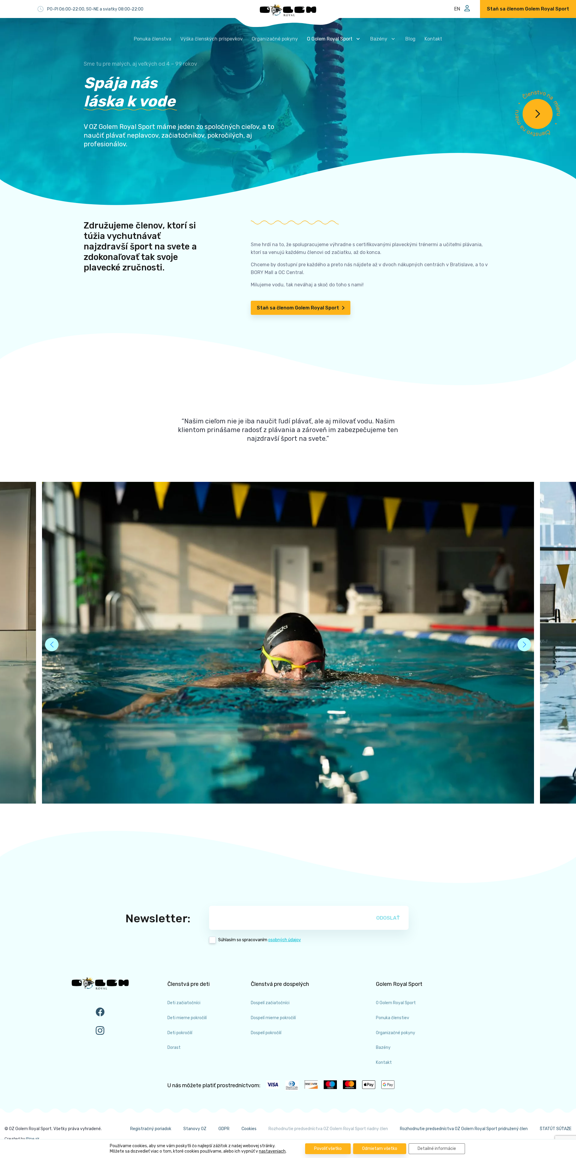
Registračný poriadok (150, 1128)
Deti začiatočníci (183, 1002)
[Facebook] (100, 1011)
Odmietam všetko (379, 1148)
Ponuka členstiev (392, 1017)
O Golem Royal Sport (396, 1002)
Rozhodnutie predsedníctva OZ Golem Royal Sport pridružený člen (464, 1128)
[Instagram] (100, 1030)
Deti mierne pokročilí (187, 1017)
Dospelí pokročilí (266, 1032)
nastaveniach (272, 1151)
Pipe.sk (33, 1138)
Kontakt (384, 1062)
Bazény (383, 1047)
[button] (524, 644)
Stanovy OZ (194, 1128)
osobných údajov (284, 939)
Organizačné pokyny (395, 1032)
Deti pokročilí (179, 1032)
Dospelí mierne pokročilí (273, 1017)
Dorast (174, 1047)
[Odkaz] (288, 10)
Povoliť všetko (328, 1148)
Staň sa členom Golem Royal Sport (298, 308)
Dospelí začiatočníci (270, 1002)
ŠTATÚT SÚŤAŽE (556, 1128)
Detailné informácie (437, 1148)
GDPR (224, 1128)
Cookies (249, 1128)
